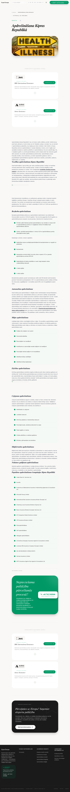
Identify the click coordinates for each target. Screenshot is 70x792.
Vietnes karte (29, 788)
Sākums (14, 12)
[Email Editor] (44, 788)
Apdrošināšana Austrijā (42, 757)
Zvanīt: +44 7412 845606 (7, 775)
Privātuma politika (58, 753)
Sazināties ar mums (58, 756)
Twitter (61, 788)
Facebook (56, 788)
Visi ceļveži (21, 752)
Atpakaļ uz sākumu (20, 15)
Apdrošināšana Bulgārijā (42, 759)
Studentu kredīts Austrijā (42, 752)
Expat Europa (5, 2)
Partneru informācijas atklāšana (59, 759)
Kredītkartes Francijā (42, 754)
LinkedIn (67, 788)
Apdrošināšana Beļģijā (42, 761)
